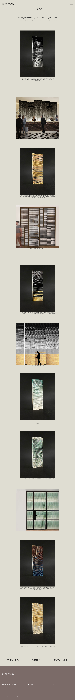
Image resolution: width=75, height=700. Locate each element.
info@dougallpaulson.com (9, 684)
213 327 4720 (31, 684)
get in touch (62, 4)
